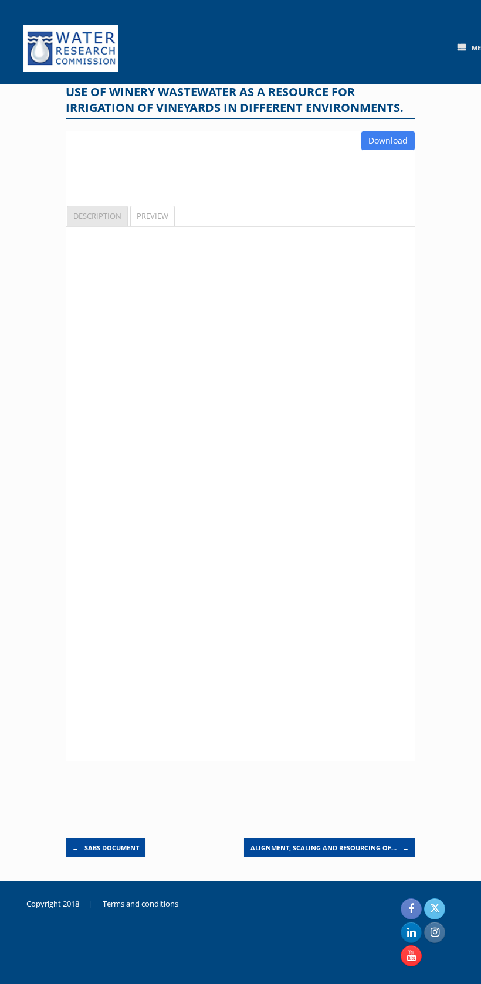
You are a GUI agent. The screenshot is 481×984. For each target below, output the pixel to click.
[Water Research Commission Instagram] (434, 932)
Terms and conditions (140, 903)
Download (388, 140)
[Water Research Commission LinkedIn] (411, 932)
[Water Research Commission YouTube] (411, 955)
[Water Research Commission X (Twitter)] (434, 908)
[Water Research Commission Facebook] (411, 908)
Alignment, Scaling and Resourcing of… (329, 847)
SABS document (105, 847)
